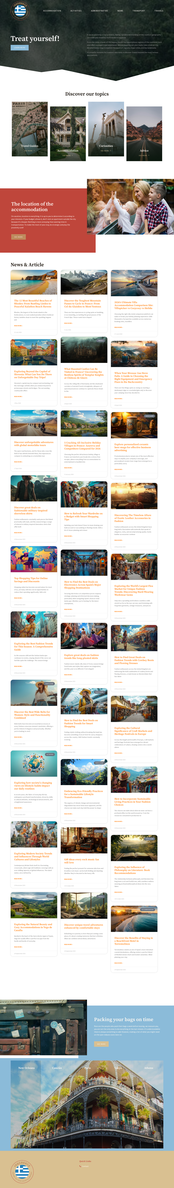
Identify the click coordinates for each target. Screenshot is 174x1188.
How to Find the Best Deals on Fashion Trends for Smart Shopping (81, 723)
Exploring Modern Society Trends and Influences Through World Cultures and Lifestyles (33, 856)
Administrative (99, 10)
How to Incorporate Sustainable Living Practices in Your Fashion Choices (132, 801)
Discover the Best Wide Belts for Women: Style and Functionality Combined (32, 715)
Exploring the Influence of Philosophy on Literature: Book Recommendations (132, 870)
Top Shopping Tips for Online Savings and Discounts (31, 580)
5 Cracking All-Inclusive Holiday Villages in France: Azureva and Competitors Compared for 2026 (82, 445)
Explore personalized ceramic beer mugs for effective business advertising (132, 447)
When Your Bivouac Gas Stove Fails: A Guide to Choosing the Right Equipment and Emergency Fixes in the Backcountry (133, 378)
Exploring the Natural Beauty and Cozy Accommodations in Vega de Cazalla (33, 927)
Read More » (18, 326)
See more (28, 151)
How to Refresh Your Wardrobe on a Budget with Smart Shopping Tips (83, 516)
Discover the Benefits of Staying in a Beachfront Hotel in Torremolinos (133, 941)
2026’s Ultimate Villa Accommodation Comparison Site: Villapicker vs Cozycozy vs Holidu (133, 305)
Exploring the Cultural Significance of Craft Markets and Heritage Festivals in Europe (133, 731)
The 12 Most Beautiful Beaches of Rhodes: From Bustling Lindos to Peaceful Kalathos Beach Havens (33, 303)
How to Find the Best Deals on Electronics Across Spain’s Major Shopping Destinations (82, 584)
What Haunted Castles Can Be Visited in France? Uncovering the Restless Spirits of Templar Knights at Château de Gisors (84, 374)
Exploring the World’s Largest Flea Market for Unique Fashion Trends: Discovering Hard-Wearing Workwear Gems (133, 591)
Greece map (99, 48)
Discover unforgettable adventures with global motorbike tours (33, 444)
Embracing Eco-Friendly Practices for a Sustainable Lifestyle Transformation (83, 794)
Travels (158, 10)
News (120, 10)
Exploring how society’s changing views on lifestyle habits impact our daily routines (33, 785)
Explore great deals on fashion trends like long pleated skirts (81, 657)
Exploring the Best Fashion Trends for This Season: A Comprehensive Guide (33, 646)
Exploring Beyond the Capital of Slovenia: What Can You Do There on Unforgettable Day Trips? (33, 374)
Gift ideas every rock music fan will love (81, 861)
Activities (76, 10)
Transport (139, 10)
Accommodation (52, 10)
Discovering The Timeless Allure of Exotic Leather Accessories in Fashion (132, 518)
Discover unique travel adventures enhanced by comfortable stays (83, 926)
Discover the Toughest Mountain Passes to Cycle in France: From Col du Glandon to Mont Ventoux (82, 303)
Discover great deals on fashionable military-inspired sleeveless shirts (30, 510)
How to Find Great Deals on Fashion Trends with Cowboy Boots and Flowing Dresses (134, 660)
